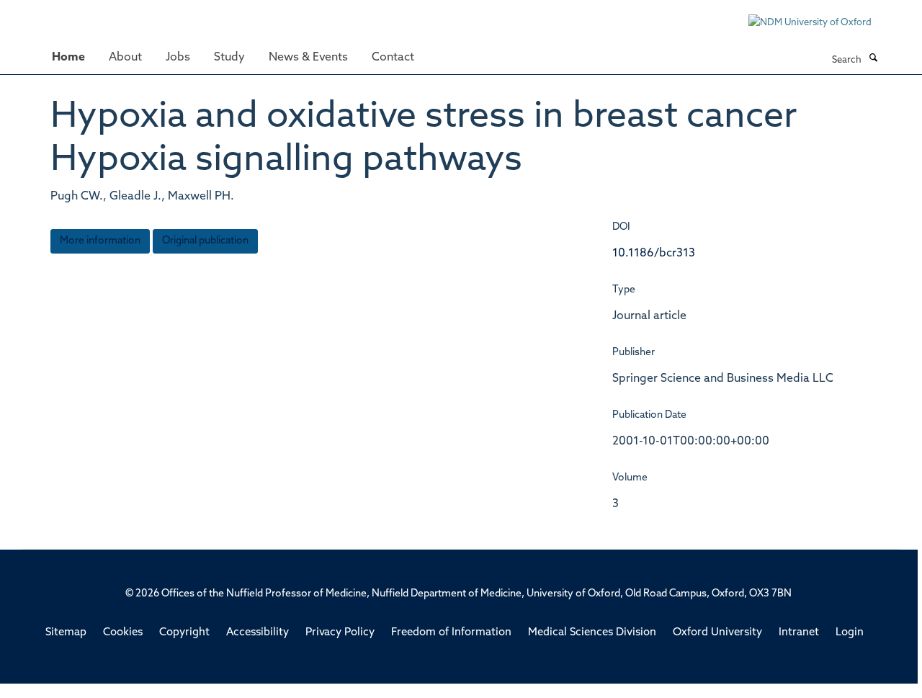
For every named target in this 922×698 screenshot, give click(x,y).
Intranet (799, 632)
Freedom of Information (451, 632)
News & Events (308, 57)
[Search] (873, 59)
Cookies (123, 632)
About (125, 57)
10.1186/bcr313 (653, 253)
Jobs (178, 57)
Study (229, 57)
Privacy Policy (340, 632)
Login (850, 632)
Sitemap (65, 632)
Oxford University (717, 632)
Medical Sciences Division (592, 632)
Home (68, 57)
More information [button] (100, 241)
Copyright (184, 632)
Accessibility (257, 632)
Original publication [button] (205, 241)
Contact (393, 57)
